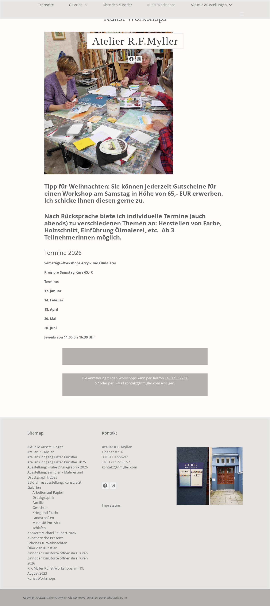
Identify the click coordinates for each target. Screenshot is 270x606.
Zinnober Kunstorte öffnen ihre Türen (57, 553)
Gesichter (40, 507)
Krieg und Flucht (45, 512)
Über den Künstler (117, 5)
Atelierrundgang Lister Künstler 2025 (56, 462)
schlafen (39, 528)
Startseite (46, 5)
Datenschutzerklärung (113, 597)
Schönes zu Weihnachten (47, 543)
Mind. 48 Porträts (46, 522)
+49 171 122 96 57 (116, 462)
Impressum (111, 505)
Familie (38, 502)
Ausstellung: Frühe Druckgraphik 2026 (57, 467)
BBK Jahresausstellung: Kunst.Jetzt (54, 482)
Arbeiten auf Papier (47, 492)
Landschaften (43, 517)
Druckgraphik (43, 497)
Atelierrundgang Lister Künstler (52, 457)
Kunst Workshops (161, 5)
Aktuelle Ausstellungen (209, 5)
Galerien (75, 5)
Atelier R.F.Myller (135, 41)
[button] (193, 476)
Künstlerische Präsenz (45, 538)
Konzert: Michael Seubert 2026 (51, 533)
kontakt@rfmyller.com (119, 467)
